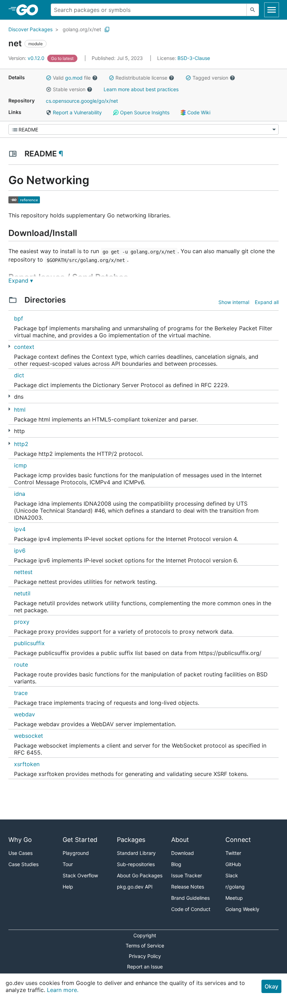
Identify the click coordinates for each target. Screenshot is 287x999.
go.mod (74, 78)
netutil (22, 593)
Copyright (144, 935)
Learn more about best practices (141, 89)
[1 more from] (9, 346)
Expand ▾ (20, 280)
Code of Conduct (190, 909)
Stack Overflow (80, 875)
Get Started (80, 839)
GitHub (233, 864)
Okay (271, 986)
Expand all (267, 302)
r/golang (235, 887)
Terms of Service (145, 946)
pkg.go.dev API (135, 887)
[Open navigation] (272, 10)
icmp (20, 465)
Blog (176, 864)
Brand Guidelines (190, 898)
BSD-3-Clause (193, 58)
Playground (76, 853)
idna (19, 493)
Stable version (69, 89)
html (20, 409)
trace (21, 692)
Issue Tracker (186, 875)
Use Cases (20, 853)
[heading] (29, 9)
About (180, 839)
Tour (68, 864)
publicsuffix (29, 643)
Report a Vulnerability (76, 112)
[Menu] (143, 129)
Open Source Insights (144, 112)
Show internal (233, 302)
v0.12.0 (27, 58)
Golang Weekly (242, 909)
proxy (21, 621)
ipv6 (20, 550)
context (24, 346)
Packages (131, 839)
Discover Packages (30, 29)
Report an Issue (145, 967)
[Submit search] (252, 10)
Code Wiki (198, 112)
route (21, 664)
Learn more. (62, 989)
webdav (24, 714)
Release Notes (187, 887)
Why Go (20, 839)
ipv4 (20, 529)
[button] (48, 78)
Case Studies (23, 864)
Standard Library (136, 853)
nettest (23, 571)
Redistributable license (141, 78)
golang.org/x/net (82, 29)
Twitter (233, 853)
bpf (18, 318)
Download (182, 853)
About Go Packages (139, 875)
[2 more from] (9, 409)
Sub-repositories (136, 864)
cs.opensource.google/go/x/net (82, 101)
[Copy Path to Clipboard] (107, 29)
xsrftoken (27, 764)
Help (68, 887)
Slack (231, 875)
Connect (238, 839)
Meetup (234, 898)
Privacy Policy (145, 956)
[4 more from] (9, 443)
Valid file (71, 78)
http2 (21, 443)
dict (19, 375)
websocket (28, 735)
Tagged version (210, 78)
